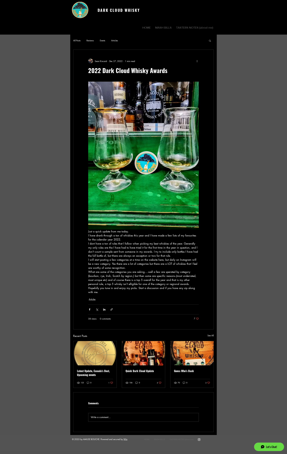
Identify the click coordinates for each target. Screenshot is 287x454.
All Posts (77, 40)
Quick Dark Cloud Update (140, 371)
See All (210, 335)
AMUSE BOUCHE (91, 439)
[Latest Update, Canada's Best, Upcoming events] (95, 353)
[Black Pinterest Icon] (211, 6)
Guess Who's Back (184, 371)
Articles (114, 40)
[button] (163, 27)
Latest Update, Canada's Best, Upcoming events (93, 373)
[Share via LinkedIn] (104, 309)
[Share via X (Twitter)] (97, 309)
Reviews (90, 40)
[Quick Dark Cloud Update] (143, 353)
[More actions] (197, 61)
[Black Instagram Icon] (215, 6)
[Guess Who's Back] (192, 353)
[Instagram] (199, 439)
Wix (125, 439)
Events (102, 40)
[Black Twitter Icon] (206, 6)
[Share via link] (111, 309)
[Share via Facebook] (89, 309)
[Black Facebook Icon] (202, 6)
